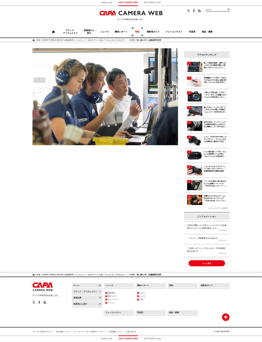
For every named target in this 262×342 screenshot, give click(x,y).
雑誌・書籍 (174, 312)
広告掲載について (115, 331)
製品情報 (111, 293)
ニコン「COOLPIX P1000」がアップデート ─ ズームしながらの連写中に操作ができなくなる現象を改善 (215, 139)
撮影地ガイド (207, 285)
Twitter (188, 10)
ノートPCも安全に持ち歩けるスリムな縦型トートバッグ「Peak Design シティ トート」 (215, 183)
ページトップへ (226, 317)
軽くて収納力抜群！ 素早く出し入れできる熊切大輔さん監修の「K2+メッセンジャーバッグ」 (215, 65)
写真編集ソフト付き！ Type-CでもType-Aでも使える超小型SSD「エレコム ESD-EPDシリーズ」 (215, 80)
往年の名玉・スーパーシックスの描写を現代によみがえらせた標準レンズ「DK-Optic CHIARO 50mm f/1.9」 (214, 124)
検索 (228, 9)
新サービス (112, 296)
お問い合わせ (131, 331)
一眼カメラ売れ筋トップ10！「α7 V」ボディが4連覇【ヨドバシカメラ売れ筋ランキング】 (215, 94)
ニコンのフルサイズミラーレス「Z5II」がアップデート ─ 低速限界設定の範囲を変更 (214, 168)
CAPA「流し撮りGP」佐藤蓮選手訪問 (145, 40)
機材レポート (143, 285)
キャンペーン (113, 299)
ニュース (109, 285)
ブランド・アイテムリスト (85, 291)
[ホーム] (53, 32)
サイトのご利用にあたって (42, 331)
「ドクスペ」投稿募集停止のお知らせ (202, 238)
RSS (199, 10)
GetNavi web (106, 2)
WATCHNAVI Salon (152, 2)
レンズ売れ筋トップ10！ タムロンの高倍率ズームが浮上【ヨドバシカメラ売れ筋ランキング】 (215, 154)
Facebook (194, 10)
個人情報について (63, 331)
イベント (111, 303)
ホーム (33, 40)
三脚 (141, 299)
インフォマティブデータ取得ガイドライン (89, 331)
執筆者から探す (80, 304)
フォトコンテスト (113, 312)
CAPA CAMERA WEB (128, 2)
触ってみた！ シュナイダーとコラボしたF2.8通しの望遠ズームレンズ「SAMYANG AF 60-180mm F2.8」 (215, 109)
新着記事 (77, 298)
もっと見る (206, 263)
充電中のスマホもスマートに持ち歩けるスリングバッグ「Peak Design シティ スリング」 (215, 198)
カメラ (142, 293)
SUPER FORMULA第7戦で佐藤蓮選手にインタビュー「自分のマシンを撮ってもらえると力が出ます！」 (85, 40)
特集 (38, 40)
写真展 (140, 312)
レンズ (142, 296)
